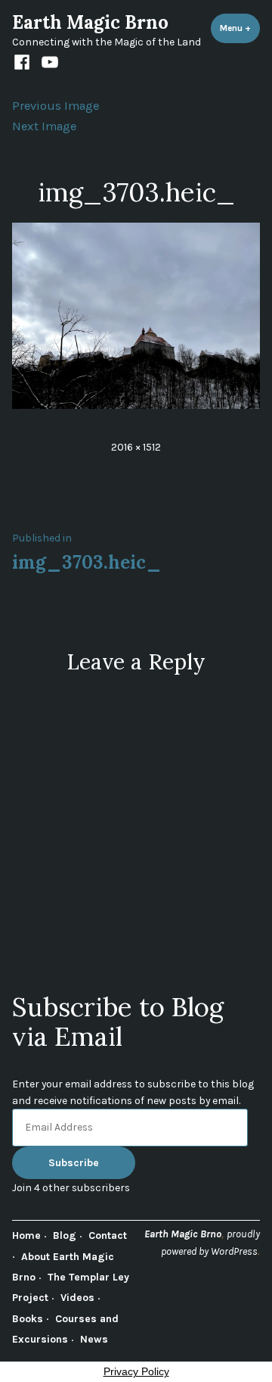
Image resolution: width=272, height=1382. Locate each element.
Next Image (44, 126)
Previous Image (55, 105)
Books (27, 1318)
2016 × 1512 (136, 447)
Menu (240, 28)
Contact (107, 1235)
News (94, 1339)
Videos (77, 1297)
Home (26, 1235)
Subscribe (73, 1162)
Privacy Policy (136, 1371)
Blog (64, 1235)
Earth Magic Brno (90, 22)
